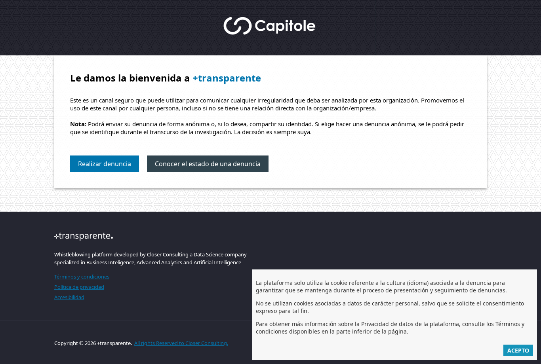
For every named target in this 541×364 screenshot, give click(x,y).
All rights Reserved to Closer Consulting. (181, 343)
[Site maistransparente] (150, 236)
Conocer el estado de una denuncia (208, 163)
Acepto (518, 350)
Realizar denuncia (104, 163)
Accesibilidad (69, 297)
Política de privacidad (79, 286)
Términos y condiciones (81, 276)
